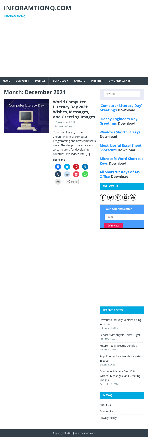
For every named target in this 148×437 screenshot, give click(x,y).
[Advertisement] (74, 50)
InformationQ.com (63, 126)
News (6, 80)
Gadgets (79, 80)
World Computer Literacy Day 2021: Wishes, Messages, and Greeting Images (74, 109)
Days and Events (119, 80)
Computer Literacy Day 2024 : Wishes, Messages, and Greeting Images (120, 376)
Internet (97, 80)
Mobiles (40, 80)
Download (126, 110)
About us (105, 405)
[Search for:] (122, 94)
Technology (59, 80)
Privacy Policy (108, 418)
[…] (88, 154)
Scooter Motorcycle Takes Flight (120, 335)
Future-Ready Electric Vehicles (118, 345)
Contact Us (107, 411)
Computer (22, 80)
